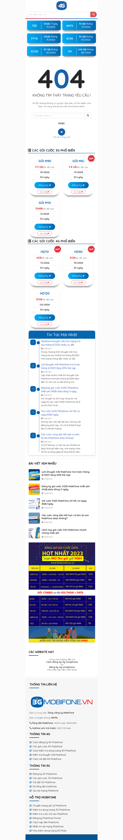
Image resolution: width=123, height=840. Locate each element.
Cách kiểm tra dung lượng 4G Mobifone (54, 750)
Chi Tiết (43, 192)
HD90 (78, 252)
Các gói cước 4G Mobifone (47, 746)
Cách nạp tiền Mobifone (46, 822)
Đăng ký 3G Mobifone (45, 773)
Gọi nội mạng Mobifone (45, 790)
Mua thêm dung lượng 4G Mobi (49, 830)
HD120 (44, 293)
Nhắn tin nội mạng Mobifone (48, 826)
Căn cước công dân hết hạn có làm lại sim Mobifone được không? (65, 517)
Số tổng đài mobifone (45, 786)
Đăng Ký (44, 185)
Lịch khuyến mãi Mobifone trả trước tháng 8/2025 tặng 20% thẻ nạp (66, 473)
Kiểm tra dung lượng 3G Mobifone (51, 809)
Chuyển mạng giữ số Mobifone (49, 805)
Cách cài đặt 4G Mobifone (47, 758)
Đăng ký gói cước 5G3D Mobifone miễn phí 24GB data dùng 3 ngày (66, 488)
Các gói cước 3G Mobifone (47, 778)
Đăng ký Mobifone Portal (47, 818)
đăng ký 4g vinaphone (62, 667)
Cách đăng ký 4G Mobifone (48, 742)
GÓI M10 (45, 203)
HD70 (45, 252)
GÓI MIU (78, 161)
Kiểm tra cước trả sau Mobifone (50, 813)
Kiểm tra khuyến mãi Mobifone (49, 754)
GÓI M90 (44, 161)
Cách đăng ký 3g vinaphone (62, 662)
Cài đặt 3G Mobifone (44, 782)
